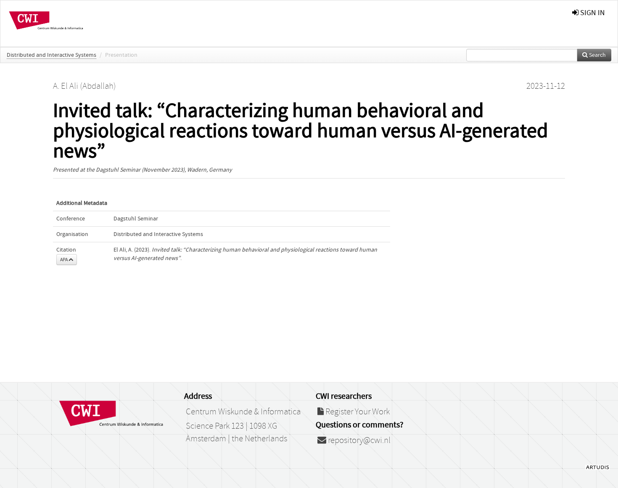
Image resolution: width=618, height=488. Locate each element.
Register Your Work (357, 412)
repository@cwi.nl (358, 440)
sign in (591, 12)
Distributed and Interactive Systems (51, 55)
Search (597, 55)
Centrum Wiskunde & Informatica (243, 412)
